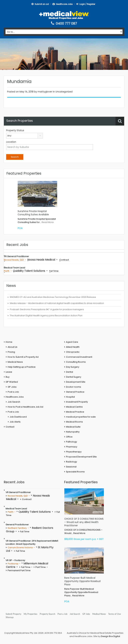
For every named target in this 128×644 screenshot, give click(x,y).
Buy (8, 376)
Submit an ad (42, 4)
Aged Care (72, 342)
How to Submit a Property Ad (23, 356)
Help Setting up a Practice (22, 366)
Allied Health (73, 347)
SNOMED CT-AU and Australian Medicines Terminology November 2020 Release (53, 297)
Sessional (71, 466)
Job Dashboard (18, 416)
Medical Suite (73, 426)
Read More (48, 222)
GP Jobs (12, 386)
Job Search (14, 401)
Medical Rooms (74, 421)
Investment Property (77, 401)
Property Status (15, 130)
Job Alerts (15, 421)
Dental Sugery (73, 376)
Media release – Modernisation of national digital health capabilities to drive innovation (57, 303)
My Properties (30, 614)
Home (9, 342)
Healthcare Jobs (64, 4)
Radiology (71, 461)
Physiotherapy (74, 451)
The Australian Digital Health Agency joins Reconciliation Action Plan (46, 315)
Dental (69, 371)
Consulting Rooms (76, 361)
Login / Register (87, 4)
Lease (9, 371)
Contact (10, 426)
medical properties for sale (81, 416)
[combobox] (24, 136)
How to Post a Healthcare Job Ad (25, 406)
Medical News (15, 361)
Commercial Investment (79, 356)
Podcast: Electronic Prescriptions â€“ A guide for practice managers (47, 309)
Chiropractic (73, 352)
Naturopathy (73, 431)
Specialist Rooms (75, 471)
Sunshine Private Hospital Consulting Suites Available (33, 213)
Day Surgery (72, 366)
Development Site (75, 381)
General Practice (75, 391)
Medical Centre (74, 406)
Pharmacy (71, 446)
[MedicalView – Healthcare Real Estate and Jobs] (64, 14)
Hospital (70, 396)
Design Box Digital (110, 636)
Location (11, 141)
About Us (12, 347)
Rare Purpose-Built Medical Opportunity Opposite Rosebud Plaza (82, 581)
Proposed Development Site (81, 456)
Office (69, 436)
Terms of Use (114, 614)
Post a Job (13, 391)
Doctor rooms (73, 386)
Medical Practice (75, 411)
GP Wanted (12, 381)
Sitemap (10, 617)
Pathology (71, 441)
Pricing (11, 352)
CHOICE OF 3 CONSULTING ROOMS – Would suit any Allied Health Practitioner (84, 522)
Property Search (47, 614)
